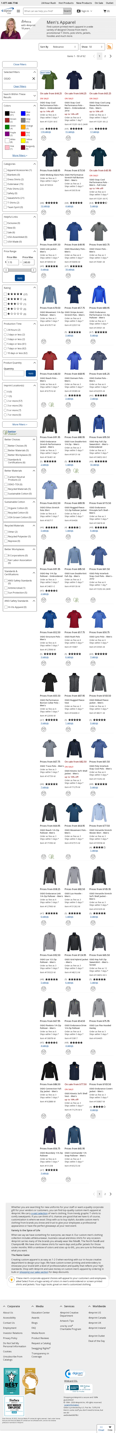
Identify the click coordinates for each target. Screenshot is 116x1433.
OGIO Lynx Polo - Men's (100, 636)
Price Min (12, 257)
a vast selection (39, 1213)
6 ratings (69, 657)
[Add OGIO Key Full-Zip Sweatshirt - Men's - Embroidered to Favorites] (93, 471)
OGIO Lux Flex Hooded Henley (100, 1026)
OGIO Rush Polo (72, 636)
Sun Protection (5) (17, 592)
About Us (8, 1312)
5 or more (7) (14, 410)
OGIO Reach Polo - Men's (49, 379)
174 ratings (46, 132)
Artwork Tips (67, 1320)
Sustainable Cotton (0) (20, 493)
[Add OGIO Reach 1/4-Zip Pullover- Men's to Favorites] (43, 856)
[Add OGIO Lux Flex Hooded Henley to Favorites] (93, 1052)
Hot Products (66, 3)
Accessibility (9, 1317)
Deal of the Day (96, 1341)
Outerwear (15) (15, 184)
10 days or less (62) (17, 353)
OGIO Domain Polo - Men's (74, 379)
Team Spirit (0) (15, 207)
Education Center (41, 1312)
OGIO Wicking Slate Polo (52, 174)
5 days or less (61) (16, 343)
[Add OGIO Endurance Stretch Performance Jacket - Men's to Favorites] (43, 471)
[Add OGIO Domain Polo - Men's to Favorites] (68, 404)
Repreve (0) (14, 541)
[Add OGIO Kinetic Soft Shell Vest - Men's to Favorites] (68, 1116)
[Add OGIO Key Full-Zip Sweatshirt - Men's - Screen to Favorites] (93, 988)
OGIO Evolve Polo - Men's (98, 379)
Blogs (35, 1322)
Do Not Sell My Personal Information (15, 1345)
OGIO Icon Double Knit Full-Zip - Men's (76, 574)
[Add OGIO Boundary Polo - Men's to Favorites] (68, 275)
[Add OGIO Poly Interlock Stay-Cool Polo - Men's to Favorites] (93, 793)
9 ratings (45, 269)
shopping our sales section (34, 1272)
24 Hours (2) (13, 329)
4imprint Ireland (97, 1327)
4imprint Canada (97, 1317)
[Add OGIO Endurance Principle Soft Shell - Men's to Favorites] (93, 536)
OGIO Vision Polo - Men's (98, 250)
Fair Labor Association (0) (20, 561)
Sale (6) (11, 232)
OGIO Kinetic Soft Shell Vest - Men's (76, 1094)
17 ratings (95, 132)
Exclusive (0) (13, 223)
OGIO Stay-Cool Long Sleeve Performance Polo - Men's (99, 105)
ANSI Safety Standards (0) (20, 582)
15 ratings (70, 132)
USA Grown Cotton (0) (19, 517)
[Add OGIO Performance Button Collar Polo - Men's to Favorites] (43, 729)
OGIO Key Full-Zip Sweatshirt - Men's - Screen (99, 962)
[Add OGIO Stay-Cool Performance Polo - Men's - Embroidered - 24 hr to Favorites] (68, 138)
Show (85, 46)
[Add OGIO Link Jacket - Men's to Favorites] (43, 275)
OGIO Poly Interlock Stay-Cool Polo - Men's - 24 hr (101, 576)
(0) (106, 12)
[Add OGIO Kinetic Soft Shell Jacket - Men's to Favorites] (68, 793)
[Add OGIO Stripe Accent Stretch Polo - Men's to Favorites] (68, 341)
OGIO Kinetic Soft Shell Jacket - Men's (76, 772)
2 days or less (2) (16, 334)
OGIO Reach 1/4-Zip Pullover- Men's (49, 831)
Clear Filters (20, 86)
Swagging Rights (41, 1348)
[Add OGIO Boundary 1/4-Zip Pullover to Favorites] (43, 1179)
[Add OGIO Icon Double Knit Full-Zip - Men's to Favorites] (68, 600)
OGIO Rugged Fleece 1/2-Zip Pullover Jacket (76, 509)
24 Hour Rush (48, 3)
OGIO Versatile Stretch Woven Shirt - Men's (100, 831)
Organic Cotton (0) (18, 508)
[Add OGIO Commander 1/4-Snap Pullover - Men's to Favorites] (68, 1179)
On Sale (99, 3)
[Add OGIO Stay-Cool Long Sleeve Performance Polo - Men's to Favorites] (93, 138)
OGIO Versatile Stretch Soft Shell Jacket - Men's (100, 896)
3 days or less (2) (16, 339)
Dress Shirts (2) (15, 179)
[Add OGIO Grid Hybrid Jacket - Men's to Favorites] (68, 988)
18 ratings (70, 269)
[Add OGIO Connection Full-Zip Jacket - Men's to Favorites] (43, 1116)
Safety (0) (12, 193)
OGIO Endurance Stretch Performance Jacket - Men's (50, 444)
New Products (84, 3)
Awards (35, 1317)
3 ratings (69, 335)
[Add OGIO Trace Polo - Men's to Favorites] (43, 793)
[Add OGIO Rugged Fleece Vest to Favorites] (68, 729)
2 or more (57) (14, 400)
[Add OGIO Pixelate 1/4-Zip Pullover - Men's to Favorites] (43, 1052)
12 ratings (46, 206)
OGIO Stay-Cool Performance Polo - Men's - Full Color (99, 182)
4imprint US (94, 1312)
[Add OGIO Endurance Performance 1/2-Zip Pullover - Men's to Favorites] (93, 341)
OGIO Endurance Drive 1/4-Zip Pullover (75, 1026)
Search (67, 11)
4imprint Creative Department (69, 1314)
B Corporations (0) (18, 555)
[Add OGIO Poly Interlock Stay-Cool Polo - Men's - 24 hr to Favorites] (93, 600)
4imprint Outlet (96, 1335)
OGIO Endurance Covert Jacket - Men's (101, 1090)
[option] (11, 113)
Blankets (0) (13, 174)
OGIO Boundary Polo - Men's (75, 250)
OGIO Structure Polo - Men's (50, 638)
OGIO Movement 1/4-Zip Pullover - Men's (52, 313)
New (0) (11, 227)
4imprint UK (94, 1322)
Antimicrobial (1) (16, 588)
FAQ (34, 1327)
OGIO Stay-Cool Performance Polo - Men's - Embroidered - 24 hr (75, 106)
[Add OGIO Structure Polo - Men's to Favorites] (43, 663)
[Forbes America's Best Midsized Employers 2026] (14, 1407)
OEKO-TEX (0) (15, 484)
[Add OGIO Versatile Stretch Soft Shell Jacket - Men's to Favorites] (93, 923)
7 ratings (94, 399)
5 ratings (94, 206)
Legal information (71, 1405)
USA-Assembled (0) (17, 237)
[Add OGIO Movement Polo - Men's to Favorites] (68, 856)
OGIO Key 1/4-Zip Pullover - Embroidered (51, 574)
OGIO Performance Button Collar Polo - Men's (50, 703)
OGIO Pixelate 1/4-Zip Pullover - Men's (50, 1026)
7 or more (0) (14, 414)
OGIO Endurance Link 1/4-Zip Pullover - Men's (51, 895)
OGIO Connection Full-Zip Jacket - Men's (51, 1090)
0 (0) (9, 391)
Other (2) (13, 531)
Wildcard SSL (71, 1382)
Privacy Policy (10, 1338)
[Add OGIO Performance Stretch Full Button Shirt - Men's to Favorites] (68, 212)
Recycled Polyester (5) (19, 536)
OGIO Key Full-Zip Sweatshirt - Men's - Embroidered (99, 444)
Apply (19, 278)
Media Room (38, 1333)
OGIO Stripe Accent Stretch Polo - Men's (74, 313)
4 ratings (69, 206)
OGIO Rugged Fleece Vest (74, 701)
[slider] (6, 270)
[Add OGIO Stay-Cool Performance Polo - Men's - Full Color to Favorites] (93, 212)
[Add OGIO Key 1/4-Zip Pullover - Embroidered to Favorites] (43, 600)
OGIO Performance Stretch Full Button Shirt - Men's (74, 177)
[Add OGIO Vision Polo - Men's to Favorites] (93, 275)
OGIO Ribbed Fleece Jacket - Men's (98, 701)
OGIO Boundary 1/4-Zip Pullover (51, 1154)
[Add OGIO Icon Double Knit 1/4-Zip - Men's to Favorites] (68, 471)
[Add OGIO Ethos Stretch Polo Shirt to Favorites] (43, 536)
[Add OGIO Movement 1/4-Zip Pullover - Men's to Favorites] (43, 341)
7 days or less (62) (16, 348)
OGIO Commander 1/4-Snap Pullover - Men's (76, 1154)
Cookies (7, 1352)
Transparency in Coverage (41, 1355)
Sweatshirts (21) (15, 198)
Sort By (44, 46)
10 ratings (95, 465)
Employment (9, 1327)
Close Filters (19, 64)
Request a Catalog (41, 1343)
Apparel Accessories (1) (19, 170)
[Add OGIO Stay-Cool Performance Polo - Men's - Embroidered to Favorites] (43, 138)
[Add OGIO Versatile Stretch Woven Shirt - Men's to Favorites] (93, 856)
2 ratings (45, 465)
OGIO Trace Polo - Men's (52, 766)
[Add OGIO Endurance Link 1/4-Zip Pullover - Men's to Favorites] (43, 923)
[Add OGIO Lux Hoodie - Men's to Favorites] (68, 923)
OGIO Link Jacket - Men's (49, 250)
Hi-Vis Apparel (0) (17, 607)
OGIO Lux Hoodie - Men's (74, 895)
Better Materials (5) (18, 450)
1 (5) (9, 396)
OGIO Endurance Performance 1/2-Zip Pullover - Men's (99, 315)
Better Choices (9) (17, 445)
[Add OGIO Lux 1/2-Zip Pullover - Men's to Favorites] (43, 988)
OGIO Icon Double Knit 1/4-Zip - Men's (76, 443)
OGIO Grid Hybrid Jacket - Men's (76, 960)
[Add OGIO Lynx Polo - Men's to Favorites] (93, 663)
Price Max (27, 257)
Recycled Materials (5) (19, 489)
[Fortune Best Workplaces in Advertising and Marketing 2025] (11, 1382)
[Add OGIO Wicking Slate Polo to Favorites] (43, 212)
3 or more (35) (14, 405)
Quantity (9, 368)
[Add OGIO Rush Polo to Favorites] (68, 663)
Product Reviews (40, 1338)
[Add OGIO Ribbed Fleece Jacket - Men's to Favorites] (93, 729)
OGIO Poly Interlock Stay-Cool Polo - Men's (100, 767)
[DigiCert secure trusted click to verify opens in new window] (75, 1374)
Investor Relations (13, 1333)
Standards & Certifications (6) (16, 461)
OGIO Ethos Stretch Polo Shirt (49, 509)
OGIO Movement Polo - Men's (76, 831)
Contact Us (9, 1322)
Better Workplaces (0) (19, 455)
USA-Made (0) (14, 241)
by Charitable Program (70, 1327)
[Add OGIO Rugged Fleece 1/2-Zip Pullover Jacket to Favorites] (68, 536)
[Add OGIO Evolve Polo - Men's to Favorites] (93, 404)
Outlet (110, 3)
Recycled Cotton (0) (18, 512)
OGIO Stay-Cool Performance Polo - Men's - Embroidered (50, 105)
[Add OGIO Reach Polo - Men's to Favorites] (43, 404)
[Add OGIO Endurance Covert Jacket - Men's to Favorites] (93, 1116)
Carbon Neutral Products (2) (16, 478)
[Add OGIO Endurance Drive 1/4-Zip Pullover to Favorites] (68, 1052)
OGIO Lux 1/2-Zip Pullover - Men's (48, 960)
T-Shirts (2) (13, 202)
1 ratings (69, 465)
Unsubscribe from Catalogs (12, 1358)
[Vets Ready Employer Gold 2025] (30, 1382)
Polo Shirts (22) (15, 188)
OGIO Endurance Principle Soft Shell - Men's (99, 510)
